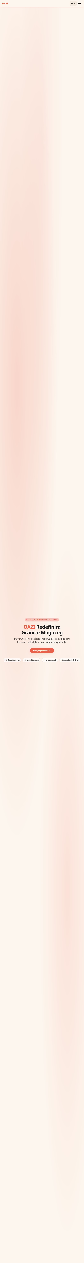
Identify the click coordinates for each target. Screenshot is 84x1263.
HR (72, 3)
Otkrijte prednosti (40, 650)
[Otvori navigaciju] (79, 3)
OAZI (5, 3)
